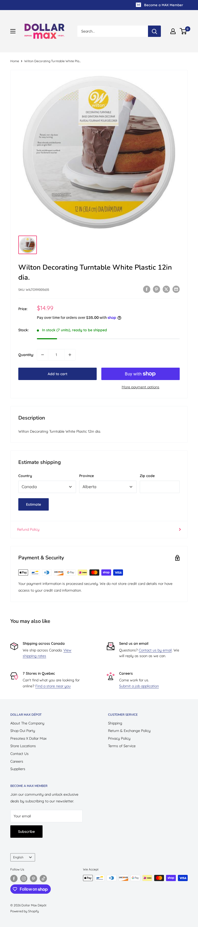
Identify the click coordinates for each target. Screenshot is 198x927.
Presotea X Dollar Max (28, 738)
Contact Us (19, 753)
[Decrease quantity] (42, 354)
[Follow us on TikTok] (43, 878)
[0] (183, 31)
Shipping (115, 723)
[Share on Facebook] (146, 289)
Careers (16, 761)
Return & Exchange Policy (129, 730)
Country (25, 475)
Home (14, 61)
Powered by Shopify (24, 911)
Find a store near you (53, 686)
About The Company (27, 723)
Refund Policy (28, 529)
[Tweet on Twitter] (166, 289)
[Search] (154, 31)
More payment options (140, 387)
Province (86, 475)
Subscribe (26, 831)
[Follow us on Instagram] (23, 878)
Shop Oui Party (22, 730)
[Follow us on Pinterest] (33, 878)
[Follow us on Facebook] (14, 878)
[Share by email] (176, 289)
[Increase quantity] (69, 354)
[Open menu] (12, 31)
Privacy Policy (119, 738)
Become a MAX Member (163, 5)
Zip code (147, 475)
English (18, 857)
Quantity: (26, 354)
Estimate (33, 504)
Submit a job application (139, 686)
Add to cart (57, 374)
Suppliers (17, 769)
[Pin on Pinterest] (156, 289)
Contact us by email (155, 650)
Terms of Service (122, 746)
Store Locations (23, 746)
